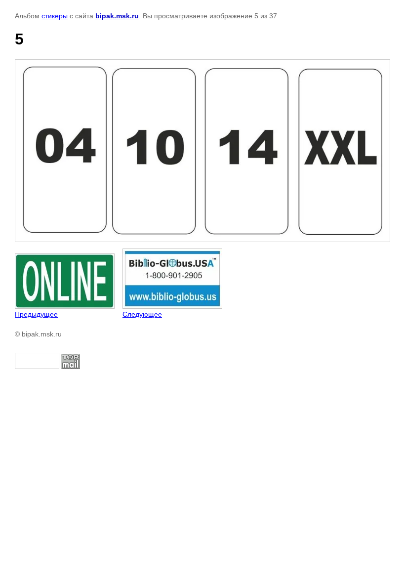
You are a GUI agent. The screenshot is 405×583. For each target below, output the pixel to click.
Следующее (142, 314)
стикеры (54, 16)
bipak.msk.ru (117, 16)
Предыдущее (36, 314)
